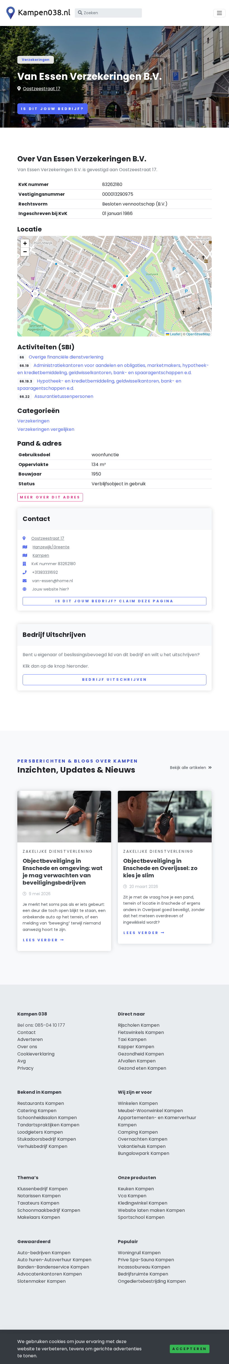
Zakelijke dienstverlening (58, 851)
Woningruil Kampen (139, 1253)
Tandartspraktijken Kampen (48, 1125)
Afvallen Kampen (137, 1061)
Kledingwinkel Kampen (142, 1203)
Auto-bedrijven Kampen (43, 1253)
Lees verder (40, 940)
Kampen (41, 555)
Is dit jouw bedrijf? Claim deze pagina (114, 601)
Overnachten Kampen (142, 1139)
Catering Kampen (36, 1110)
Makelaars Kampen (38, 1217)
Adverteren (30, 1039)
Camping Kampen (138, 1132)
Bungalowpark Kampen (143, 1153)
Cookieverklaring (35, 1054)
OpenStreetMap (198, 333)
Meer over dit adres (50, 497)
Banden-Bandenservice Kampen (53, 1267)
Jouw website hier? (50, 589)
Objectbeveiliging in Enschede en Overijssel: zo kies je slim (160, 868)
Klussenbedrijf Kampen (42, 1189)
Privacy (25, 1068)
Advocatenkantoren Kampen (49, 1274)
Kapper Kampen (136, 1046)
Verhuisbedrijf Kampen (42, 1146)
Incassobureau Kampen (144, 1267)
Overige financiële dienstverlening (66, 357)
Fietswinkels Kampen (141, 1032)
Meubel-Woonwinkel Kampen (150, 1110)
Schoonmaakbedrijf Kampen (48, 1210)
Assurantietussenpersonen (63, 396)
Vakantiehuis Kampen (142, 1146)
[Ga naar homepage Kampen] (36, 13)
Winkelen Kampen (138, 1103)
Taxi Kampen (132, 1039)
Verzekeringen (35, 59)
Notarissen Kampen (39, 1196)
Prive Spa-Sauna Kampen (146, 1259)
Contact (26, 1032)
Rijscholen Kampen (138, 1025)
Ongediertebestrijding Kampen (152, 1281)
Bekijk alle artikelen (188, 767)
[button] (114, 286)
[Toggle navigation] (219, 13)
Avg (21, 1061)
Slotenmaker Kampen (41, 1281)
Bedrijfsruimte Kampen (143, 1274)
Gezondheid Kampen (141, 1054)
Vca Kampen (132, 1196)
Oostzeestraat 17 (41, 88)
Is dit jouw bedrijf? (52, 108)
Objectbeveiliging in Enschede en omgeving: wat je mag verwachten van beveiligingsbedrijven (62, 872)
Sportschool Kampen (141, 1217)
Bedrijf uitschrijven (114, 679)
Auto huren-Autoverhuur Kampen (54, 1259)
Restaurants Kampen (40, 1103)
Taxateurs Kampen (38, 1203)
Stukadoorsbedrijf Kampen (46, 1139)
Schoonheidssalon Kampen (47, 1117)
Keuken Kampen (136, 1189)
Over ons (27, 1046)
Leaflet (174, 333)
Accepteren (189, 1348)
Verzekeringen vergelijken (45, 429)
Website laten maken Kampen (151, 1210)
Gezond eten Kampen (142, 1068)
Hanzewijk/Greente (51, 547)
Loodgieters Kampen (40, 1132)
